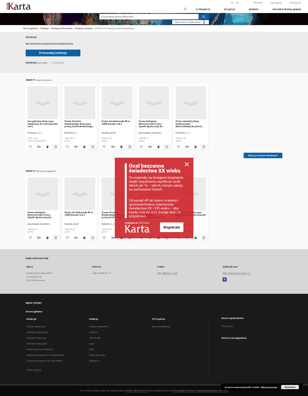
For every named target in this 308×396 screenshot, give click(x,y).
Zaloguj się (295, 2)
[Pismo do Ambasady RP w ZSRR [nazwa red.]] (117, 102)
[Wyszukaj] (204, 16)
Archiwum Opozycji (36, 337)
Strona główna (30, 28)
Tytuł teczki (94, 337)
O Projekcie (203, 9)
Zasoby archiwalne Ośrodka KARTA (44, 360)
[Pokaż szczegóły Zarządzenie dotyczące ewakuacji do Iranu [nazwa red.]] (55, 146)
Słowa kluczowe (97, 355)
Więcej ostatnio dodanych (263, 155)
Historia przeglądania (287, 9)
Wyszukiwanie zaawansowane (188, 22)
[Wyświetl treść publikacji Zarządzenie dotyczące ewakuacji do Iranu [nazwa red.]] (47, 146)
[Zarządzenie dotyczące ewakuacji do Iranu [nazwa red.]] (43, 102)
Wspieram (171, 227)
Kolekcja (93, 332)
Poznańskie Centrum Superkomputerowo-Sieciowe (200, 390)
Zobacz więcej (33, 370)
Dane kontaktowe (161, 326)
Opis (91, 349)
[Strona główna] (185, 9)
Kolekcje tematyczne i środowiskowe (45, 355)
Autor (92, 343)
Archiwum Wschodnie (62, 28)
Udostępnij (276, 2)
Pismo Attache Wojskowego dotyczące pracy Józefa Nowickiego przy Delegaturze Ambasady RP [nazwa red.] (79, 124)
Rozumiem (290, 387)
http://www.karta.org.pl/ (235, 273)
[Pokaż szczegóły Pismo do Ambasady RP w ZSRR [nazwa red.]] (129, 146)
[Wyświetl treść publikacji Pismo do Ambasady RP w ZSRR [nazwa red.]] (121, 146)
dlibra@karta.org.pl (167, 273)
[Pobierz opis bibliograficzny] (38, 146)
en (237, 3)
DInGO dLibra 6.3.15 (137, 390)
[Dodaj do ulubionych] (30, 146)
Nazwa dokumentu (98, 326)
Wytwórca (94, 360)
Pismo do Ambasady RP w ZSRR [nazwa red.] (116, 122)
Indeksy (254, 9)
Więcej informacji (269, 387)
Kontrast (257, 2)
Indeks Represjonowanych (39, 349)
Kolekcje (229, 9)
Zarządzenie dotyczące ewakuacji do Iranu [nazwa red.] (42, 124)
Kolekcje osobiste (84, 28)
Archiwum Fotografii (36, 343)
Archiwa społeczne (36, 326)
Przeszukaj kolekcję (53, 53)
